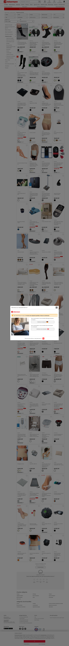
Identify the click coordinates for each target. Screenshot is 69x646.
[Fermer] (56, 307)
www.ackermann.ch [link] (38, 338)
